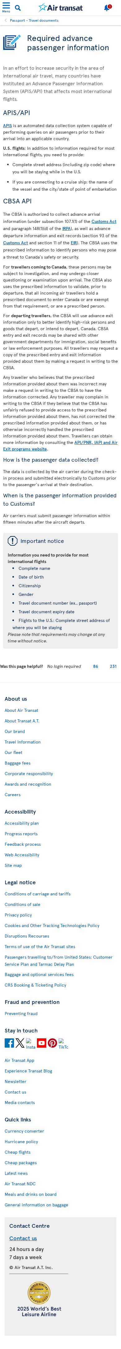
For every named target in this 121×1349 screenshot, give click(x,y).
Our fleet (13, 752)
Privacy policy (18, 915)
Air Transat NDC (20, 1184)
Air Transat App (19, 1060)
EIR (74, 243)
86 (95, 666)
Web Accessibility (22, 855)
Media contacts (20, 1102)
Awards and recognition (28, 784)
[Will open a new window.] (9, 1043)
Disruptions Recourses (27, 936)
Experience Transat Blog (28, 1071)
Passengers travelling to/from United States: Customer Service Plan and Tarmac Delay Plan (59, 960)
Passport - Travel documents (34, 20)
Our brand (15, 731)
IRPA (66, 228)
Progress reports (21, 833)
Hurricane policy (21, 1141)
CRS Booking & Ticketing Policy (35, 985)
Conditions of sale (22, 904)
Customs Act (104, 221)
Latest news (16, 1173)
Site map (13, 865)
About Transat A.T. (22, 721)
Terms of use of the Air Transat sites (40, 946)
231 (113, 666)
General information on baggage (36, 1205)
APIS (7, 125)
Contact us (15, 1092)
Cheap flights (17, 1152)
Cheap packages (21, 1162)
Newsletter (15, 1081)
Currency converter (24, 1131)
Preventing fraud (21, 1013)
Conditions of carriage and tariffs (37, 894)
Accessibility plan (22, 823)
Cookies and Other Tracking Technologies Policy (52, 925)
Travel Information (23, 742)
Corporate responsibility (29, 773)
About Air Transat (21, 710)
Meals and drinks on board (30, 1194)
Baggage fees (17, 763)
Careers (12, 794)
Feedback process (23, 844)
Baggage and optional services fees (39, 974)
